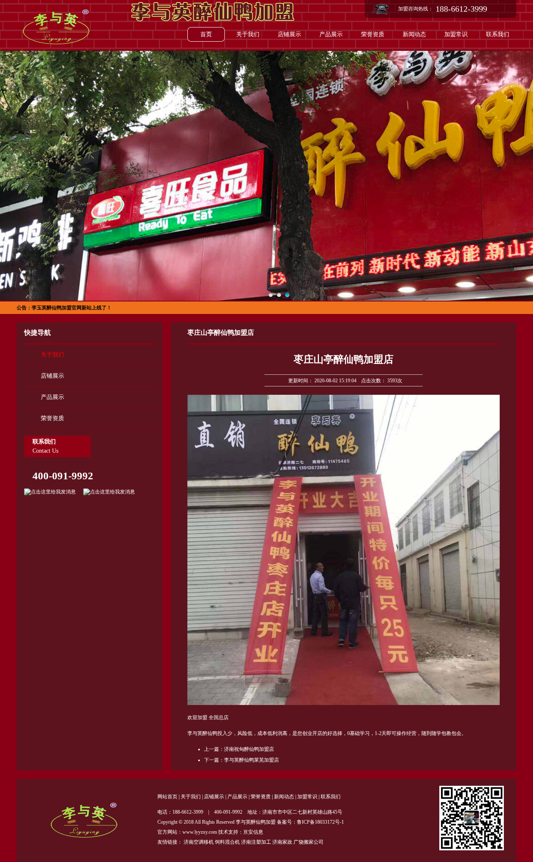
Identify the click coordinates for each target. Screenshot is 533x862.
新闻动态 (414, 34)
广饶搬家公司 (309, 842)
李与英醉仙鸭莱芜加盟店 (251, 760)
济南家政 (282, 842)
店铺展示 (289, 34)
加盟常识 (456, 34)
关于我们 (247, 34)
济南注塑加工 (256, 842)
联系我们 (497, 34)
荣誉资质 (372, 34)
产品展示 (331, 34)
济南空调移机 (199, 842)
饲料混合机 (227, 842)
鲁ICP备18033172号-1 (320, 822)
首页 (206, 34)
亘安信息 (253, 832)
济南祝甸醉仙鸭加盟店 (249, 749)
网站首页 (167, 797)
